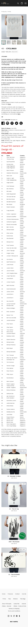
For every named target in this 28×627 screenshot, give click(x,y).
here (9, 104)
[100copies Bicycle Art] (5, 3)
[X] (11, 616)
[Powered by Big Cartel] (14, 622)
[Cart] (21, 3)
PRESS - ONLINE (6, 606)
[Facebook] (14, 616)
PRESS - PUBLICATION (20, 606)
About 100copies (6, 603)
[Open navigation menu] (25, 3)
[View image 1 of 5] (3, 42)
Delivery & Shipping (14, 608)
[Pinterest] (17, 616)
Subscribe (16, 603)
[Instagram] (8, 616)
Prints (9, 11)
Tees (9, 598)
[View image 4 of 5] (19, 42)
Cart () (24, 594)
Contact (17, 594)
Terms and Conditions (14, 611)
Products (3, 11)
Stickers (15, 598)
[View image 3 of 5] (14, 42)
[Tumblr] (19, 616)
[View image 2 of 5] (9, 42)
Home (3, 594)
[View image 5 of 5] (24, 42)
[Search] (18, 3)
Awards (24, 603)
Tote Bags (22, 598)
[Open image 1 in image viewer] (14, 26)
